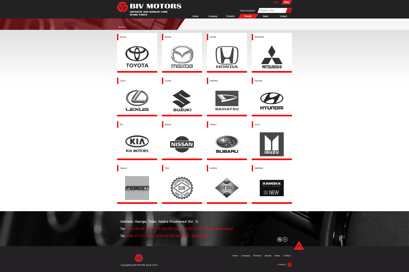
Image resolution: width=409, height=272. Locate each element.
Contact (283, 16)
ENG (286, 2)
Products (230, 16)
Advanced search (247, 10)
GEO (275, 2)
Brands (248, 16)
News (265, 16)
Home (195, 16)
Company (212, 16)
